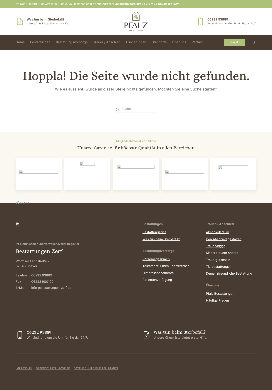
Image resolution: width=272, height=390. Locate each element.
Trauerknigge (215, 246)
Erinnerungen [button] (136, 42)
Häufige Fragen (217, 300)
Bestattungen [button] (40, 42)
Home (20, 42)
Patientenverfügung (157, 280)
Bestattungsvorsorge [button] (72, 42)
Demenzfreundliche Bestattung (229, 273)
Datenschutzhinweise (53, 368)
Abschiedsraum (217, 232)
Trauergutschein (218, 260)
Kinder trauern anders (222, 253)
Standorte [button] (159, 42)
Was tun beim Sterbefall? (161, 239)
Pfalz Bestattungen (220, 293)
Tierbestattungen (218, 266)
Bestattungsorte (154, 232)
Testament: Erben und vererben (165, 266)
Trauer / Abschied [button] (106, 42)
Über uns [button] (179, 42)
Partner (197, 42)
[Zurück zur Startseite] (136, 21)
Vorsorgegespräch (156, 259)
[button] (253, 42)
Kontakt (235, 42)
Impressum (24, 368)
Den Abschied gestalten (223, 239)
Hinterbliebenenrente (158, 273)
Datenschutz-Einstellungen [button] (96, 368)
